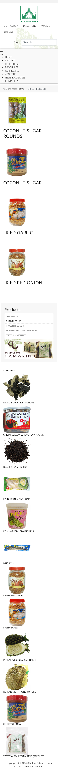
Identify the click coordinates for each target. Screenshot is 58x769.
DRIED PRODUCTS (14, 321)
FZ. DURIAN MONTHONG (16, 499)
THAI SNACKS (12, 316)
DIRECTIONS (29, 26)
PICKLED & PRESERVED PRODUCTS (21, 330)
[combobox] (39, 42)
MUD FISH (8, 563)
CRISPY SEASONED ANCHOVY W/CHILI (23, 435)
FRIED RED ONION (22, 282)
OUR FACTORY (11, 26)
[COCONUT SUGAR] (17, 162)
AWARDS (45, 26)
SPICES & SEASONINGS (16, 335)
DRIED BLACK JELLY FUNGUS (18, 402)
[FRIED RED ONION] (17, 262)
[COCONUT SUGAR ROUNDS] (17, 110)
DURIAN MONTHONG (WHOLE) (20, 692)
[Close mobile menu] (1, 54)
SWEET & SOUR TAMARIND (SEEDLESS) (24, 756)
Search (17, 42)
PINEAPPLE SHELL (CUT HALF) (19, 660)
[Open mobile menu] (1, 51)
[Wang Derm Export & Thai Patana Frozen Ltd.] (29, 14)
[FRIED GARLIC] (17, 212)
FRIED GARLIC (18, 232)
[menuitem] (8, 57)
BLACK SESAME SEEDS (15, 467)
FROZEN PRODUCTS (15, 325)
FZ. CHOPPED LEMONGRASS (18, 531)
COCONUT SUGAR (22, 183)
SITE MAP (8, 32)
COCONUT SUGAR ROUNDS (22, 134)
